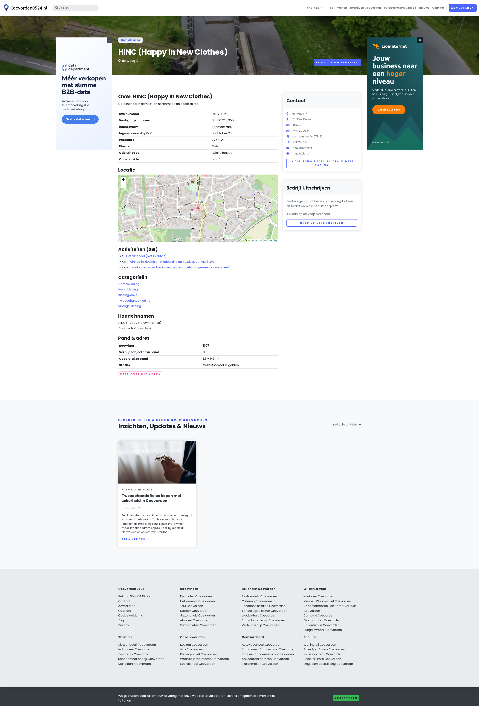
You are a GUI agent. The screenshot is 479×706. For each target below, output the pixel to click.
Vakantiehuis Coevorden (321, 625)
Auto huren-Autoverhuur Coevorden (268, 649)
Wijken (342, 8)
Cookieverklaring (130, 615)
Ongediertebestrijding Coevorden (328, 664)
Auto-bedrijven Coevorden (261, 645)
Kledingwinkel (128, 295)
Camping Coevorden (318, 615)
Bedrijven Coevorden (365, 8)
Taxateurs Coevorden (134, 654)
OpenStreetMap (269, 240)
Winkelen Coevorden (318, 596)
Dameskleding (130, 40)
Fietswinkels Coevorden (197, 601)
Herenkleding (128, 289)
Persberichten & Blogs (400, 8)
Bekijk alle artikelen (345, 424)
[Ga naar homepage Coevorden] (24, 8)
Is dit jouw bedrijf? (337, 62)
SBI (332, 8)
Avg (121, 620)
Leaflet (253, 240)
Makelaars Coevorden (134, 664)
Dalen (297, 125)
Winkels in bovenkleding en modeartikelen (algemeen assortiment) (181, 267)
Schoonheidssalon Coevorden (264, 606)
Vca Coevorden (191, 649)
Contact (438, 8)
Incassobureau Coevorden (322, 654)
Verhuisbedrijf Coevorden (260, 625)
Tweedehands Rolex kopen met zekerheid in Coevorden (151, 498)
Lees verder (134, 539)
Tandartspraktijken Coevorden (264, 611)
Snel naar (314, 8)
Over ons (125, 611)
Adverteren (462, 7)
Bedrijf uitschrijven (322, 223)
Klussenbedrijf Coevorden (137, 645)
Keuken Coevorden (194, 645)
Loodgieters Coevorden (259, 615)
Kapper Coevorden (194, 611)
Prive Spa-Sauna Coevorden (324, 649)
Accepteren (346, 698)
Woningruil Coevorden (319, 645)
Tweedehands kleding (134, 301)
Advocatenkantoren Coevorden (265, 659)
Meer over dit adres (140, 374)
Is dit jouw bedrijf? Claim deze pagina (322, 163)
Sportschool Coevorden (197, 664)
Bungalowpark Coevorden (322, 630)
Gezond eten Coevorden (198, 625)
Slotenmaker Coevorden (260, 664)
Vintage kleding (129, 306)
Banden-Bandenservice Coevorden (268, 654)
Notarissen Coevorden (134, 649)
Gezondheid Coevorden (197, 615)
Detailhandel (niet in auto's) (146, 256)
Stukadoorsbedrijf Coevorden (263, 620)
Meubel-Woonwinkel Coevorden (327, 601)
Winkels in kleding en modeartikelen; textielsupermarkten (171, 262)
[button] (198, 208)
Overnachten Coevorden (322, 620)
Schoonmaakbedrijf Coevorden (141, 659)
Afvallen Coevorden (194, 620)
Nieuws (424, 8)
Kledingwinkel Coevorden (198, 654)
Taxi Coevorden (191, 606)
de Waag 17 (130, 61)
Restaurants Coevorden (259, 596)
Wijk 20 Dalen (301, 131)
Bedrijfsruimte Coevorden (322, 659)
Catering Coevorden (257, 601)
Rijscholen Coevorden (196, 596)
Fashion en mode (137, 489)
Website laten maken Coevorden (204, 659)
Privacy (123, 625)
